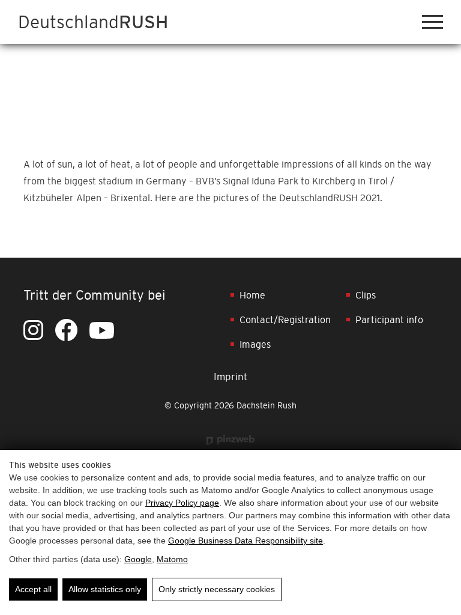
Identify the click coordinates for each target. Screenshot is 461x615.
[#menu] (432, 22)
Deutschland (93, 22)
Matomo (172, 559)
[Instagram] (33, 330)
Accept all (33, 589)
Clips (365, 294)
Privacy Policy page (182, 502)
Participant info (389, 319)
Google (138, 559)
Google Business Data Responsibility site (245, 540)
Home (252, 294)
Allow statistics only (104, 589)
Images (255, 344)
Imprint (230, 377)
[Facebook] (66, 330)
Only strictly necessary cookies (216, 589)
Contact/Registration (285, 319)
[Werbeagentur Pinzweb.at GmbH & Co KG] (230, 439)
